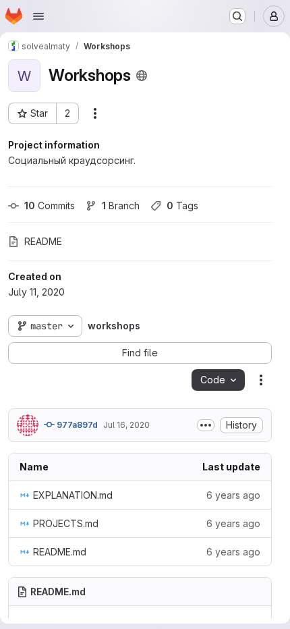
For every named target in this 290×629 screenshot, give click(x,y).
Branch (121, 205)
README (43, 241)
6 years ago (233, 495)
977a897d (76, 425)
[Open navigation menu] (38, 16)
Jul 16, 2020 (126, 425)
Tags (182, 205)
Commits (49, 205)
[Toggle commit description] (205, 425)
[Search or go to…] (237, 16)
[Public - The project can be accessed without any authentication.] (141, 75)
